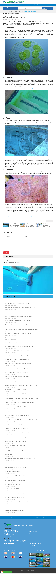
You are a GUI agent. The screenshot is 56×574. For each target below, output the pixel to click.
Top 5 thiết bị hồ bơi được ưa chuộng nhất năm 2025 (16, 424)
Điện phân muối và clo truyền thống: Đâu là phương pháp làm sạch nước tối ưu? (21, 337)
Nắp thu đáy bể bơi (8, 454)
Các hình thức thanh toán (34, 545)
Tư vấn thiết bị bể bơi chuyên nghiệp (16, 11)
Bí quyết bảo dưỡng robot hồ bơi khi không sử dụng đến (16, 428)
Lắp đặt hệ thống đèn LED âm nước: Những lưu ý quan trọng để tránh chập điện (21, 329)
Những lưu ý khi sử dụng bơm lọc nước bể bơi (14, 484)
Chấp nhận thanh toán (9, 550)
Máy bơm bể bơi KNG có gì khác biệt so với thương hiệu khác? (17, 415)
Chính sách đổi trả (32, 533)
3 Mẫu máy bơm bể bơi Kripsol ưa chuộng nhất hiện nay (16, 437)
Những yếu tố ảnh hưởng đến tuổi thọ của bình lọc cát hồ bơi (17, 372)
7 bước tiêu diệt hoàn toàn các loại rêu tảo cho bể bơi (18, 214)
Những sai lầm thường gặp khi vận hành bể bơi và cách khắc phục (18, 432)
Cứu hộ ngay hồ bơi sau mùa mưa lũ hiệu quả (14, 450)
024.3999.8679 (7, 572)
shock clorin (7, 209)
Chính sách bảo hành (33, 535)
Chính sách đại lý (27, 4)
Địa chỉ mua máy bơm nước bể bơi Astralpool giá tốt (15, 475)
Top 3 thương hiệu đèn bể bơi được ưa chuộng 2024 (15, 441)
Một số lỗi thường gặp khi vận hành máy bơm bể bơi (15, 467)
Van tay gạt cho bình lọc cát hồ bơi (12, 462)
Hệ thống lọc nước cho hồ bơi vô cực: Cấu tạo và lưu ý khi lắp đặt (18, 316)
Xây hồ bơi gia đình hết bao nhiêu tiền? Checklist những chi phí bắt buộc (20, 307)
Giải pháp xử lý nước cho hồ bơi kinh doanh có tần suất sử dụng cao (19, 299)
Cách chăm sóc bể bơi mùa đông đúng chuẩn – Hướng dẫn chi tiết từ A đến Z (21, 385)
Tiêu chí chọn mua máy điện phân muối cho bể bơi (15, 389)
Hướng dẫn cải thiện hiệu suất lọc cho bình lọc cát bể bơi (16, 506)
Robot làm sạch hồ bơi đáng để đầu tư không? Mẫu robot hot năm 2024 (20, 458)
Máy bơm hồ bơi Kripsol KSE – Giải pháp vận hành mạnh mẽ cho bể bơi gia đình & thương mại (24, 419)
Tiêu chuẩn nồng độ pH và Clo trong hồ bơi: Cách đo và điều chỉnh (18, 320)
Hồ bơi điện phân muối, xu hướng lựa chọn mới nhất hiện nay (17, 355)
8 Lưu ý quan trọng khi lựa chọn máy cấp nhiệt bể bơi (16, 393)
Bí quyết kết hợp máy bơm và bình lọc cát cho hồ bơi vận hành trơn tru (19, 402)
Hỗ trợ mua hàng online (33, 540)
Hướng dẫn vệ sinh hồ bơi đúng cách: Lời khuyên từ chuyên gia (18, 333)
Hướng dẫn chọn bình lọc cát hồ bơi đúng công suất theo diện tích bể (19, 346)
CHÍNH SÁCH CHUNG (32, 528)
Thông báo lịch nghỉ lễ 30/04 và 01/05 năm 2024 (15, 497)
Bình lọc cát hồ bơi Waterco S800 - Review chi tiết (15, 445)
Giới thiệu (12, 4)
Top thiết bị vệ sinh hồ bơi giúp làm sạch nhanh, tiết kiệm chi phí (18, 381)
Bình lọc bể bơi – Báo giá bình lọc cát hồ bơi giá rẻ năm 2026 (17, 359)
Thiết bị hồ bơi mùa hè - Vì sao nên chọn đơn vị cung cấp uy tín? (18, 363)
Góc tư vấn (35, 4)
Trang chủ (5, 4)
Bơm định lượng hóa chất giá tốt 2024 (13, 488)
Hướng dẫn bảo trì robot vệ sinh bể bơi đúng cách (15, 480)
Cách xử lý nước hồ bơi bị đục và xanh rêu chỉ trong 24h (16, 324)
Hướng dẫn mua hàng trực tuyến (35, 543)
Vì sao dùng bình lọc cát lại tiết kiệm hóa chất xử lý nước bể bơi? (18, 406)
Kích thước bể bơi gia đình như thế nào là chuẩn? (15, 493)
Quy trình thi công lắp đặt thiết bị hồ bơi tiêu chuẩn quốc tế (17, 350)
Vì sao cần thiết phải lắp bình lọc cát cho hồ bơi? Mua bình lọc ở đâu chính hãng (21, 398)
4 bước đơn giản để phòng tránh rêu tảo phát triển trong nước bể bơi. (21, 216)
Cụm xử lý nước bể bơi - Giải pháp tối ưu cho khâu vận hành (17, 501)
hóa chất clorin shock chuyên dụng (28, 88)
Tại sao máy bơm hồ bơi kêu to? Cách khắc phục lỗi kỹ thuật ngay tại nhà (20, 311)
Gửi (6, 252)
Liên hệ (42, 4)
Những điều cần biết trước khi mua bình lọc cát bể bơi (16, 411)
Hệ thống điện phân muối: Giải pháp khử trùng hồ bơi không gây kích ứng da (20, 342)
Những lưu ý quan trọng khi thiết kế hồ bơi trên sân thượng (30, 225)
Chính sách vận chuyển (33, 531)
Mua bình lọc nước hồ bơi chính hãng (12, 471)
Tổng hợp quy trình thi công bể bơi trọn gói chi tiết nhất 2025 (17, 376)
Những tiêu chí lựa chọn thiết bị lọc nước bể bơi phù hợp (16, 368)
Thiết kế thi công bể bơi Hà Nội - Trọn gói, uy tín (14, 510)
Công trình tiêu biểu (10, 260)
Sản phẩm (19, 4)
